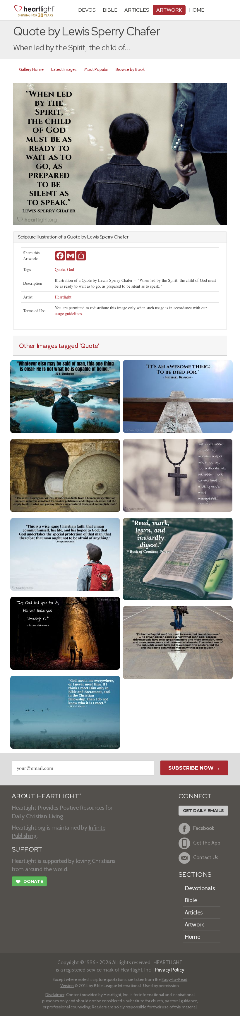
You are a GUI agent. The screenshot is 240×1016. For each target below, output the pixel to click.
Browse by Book (130, 69)
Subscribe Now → (194, 768)
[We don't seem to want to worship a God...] (178, 475)
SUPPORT (27, 849)
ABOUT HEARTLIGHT (46, 796)
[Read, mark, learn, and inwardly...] (178, 558)
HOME (196, 9)
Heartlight (63, 297)
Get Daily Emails (203, 810)
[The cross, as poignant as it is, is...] (65, 475)
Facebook (203, 828)
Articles (136, 9)
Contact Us (205, 857)
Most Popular (96, 69)
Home (192, 936)
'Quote (89, 345)
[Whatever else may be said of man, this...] (65, 396)
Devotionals (200, 888)
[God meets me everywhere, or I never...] (65, 711)
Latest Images (64, 69)
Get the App (206, 843)
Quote (60, 269)
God (70, 269)
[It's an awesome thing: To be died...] (178, 396)
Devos (87, 9)
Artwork (169, 9)
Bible (110, 9)
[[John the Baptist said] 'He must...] (178, 642)
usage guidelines (68, 313)
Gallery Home (31, 69)
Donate (29, 881)
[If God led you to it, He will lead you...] (65, 632)
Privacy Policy (169, 970)
